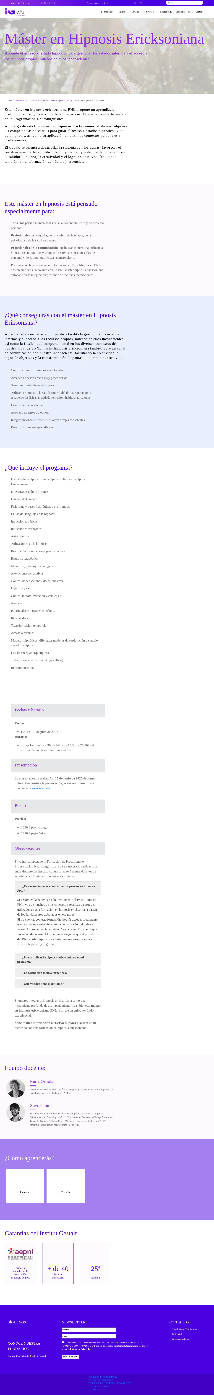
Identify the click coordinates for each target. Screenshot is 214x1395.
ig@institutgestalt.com (127, 1346)
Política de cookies (99, 1386)
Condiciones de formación (103, 1377)
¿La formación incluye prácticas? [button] (44, 972)
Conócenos (180, 12)
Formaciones (106, 12)
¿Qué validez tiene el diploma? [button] (43, 983)
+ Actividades (148, 12)
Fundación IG (166, 12)
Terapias (135, 12)
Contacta (199, 12)
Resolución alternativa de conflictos (110, 1383)
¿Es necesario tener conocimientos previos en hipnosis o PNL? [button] (57, 888)
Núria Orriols (41, 1081)
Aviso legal (95, 1389)
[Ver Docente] (15, 1088)
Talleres (122, 12)
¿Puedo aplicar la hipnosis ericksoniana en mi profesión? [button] (50, 959)
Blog (190, 12)
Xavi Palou (39, 1105)
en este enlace (41, 788)
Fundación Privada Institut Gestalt (27, 1356)
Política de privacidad (101, 1380)
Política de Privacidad (80, 1349)
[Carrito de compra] (207, 12)
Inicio (10, 100)
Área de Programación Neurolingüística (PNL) (51, 100)
